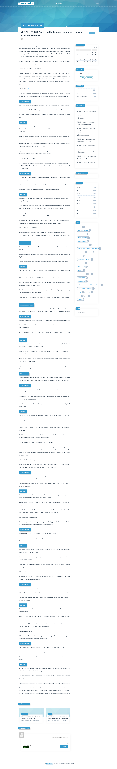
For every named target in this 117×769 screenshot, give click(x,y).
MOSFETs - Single (82, 266)
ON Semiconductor (82, 281)
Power (29, 89)
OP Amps (80, 292)
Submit (64, 746)
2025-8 (86, 187)
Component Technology (86, 96)
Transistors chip (25, 3)
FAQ (86, 93)
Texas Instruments (82, 252)
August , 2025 (80, 45)
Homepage (66, 26)
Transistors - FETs (82, 263)
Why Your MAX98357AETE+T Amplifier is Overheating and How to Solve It (86, 123)
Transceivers (81, 255)
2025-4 (86, 200)
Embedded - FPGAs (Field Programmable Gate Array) (89, 248)
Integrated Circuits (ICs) (83, 237)
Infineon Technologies (83, 234)
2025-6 (86, 193)
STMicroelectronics (82, 277)
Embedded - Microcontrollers (84, 244)
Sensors (87, 295)
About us (60, 3)
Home (56, 3)
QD (90, 274)
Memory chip (81, 270)
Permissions (89, 77)
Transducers (81, 299)
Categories (81, 226)
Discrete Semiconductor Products (85, 259)
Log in (82, 77)
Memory (80, 295)
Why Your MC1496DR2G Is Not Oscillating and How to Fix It (86, 117)
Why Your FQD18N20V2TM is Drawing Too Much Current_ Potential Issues (86, 145)
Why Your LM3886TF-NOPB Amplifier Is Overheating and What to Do (86, 134)
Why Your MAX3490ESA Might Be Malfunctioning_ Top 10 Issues (86, 128)
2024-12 (86, 213)
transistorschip (26, 39)
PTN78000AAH (26, 46)
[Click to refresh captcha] (26, 747)
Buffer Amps (88, 292)
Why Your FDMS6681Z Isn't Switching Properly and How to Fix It (86, 157)
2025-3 (86, 203)
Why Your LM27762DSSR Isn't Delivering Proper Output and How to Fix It (86, 140)
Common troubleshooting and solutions (79, 26)
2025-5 (86, 197)
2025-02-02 (93, 26)
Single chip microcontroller (84, 230)
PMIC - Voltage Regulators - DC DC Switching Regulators (90, 284)
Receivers (91, 252)
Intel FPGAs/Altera (82, 274)
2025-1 (86, 210)
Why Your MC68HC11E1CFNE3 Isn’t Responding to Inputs (86, 111)
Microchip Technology (83, 241)
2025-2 (86, 207)
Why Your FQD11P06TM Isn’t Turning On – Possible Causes (86, 151)
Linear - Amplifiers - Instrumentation (86, 288)
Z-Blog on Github (81, 312)
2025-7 (86, 190)
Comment (91, 34)
